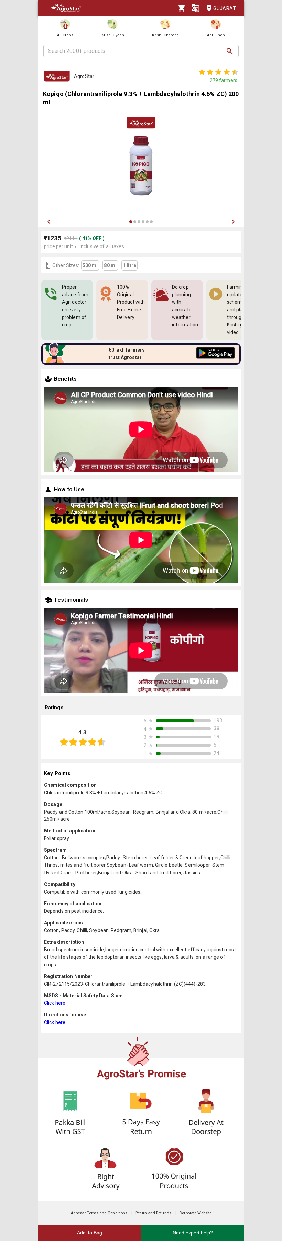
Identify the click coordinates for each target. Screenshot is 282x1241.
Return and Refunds (153, 1213)
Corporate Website (195, 1213)
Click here (54, 1003)
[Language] (195, 8)
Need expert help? (193, 1233)
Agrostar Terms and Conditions (99, 1213)
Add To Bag (89, 1233)
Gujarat (224, 8)
